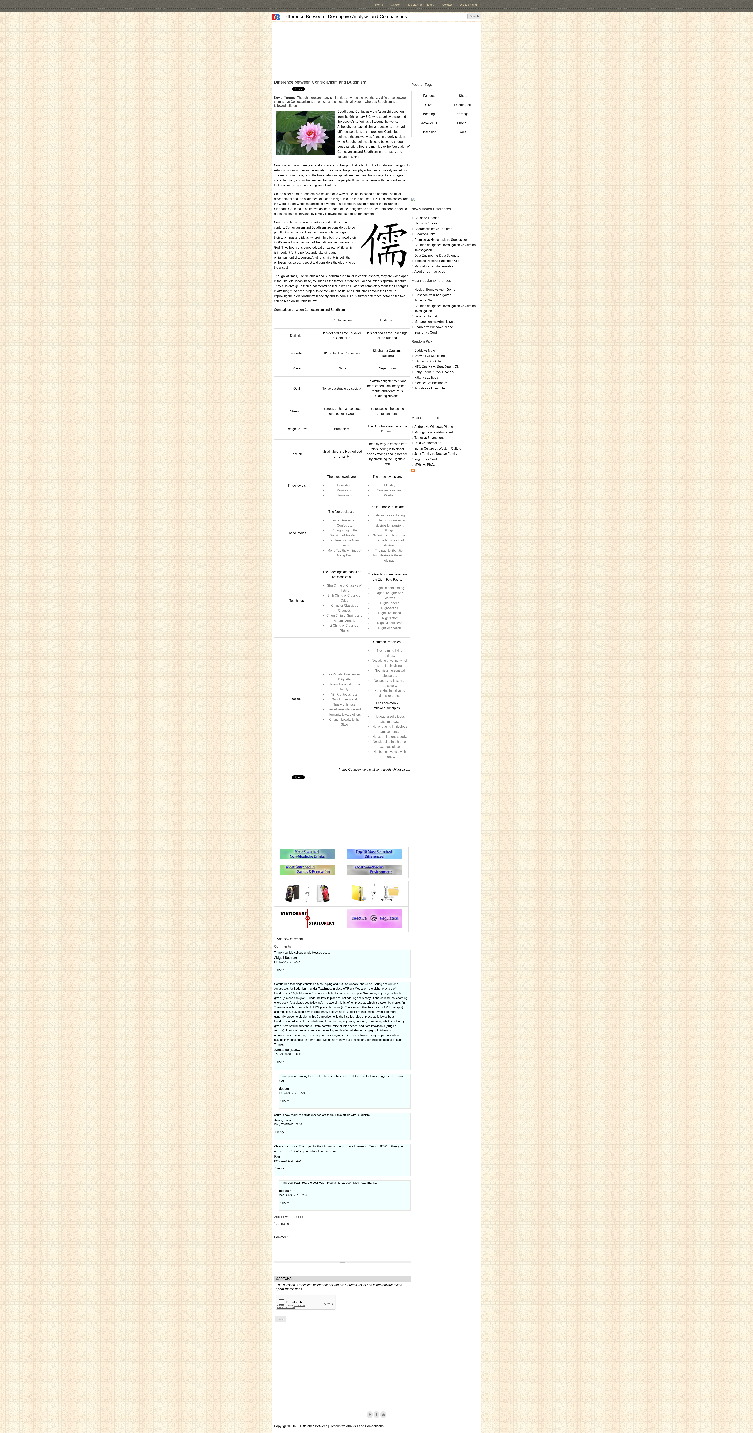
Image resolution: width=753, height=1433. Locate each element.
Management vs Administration (435, 321)
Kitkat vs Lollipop (426, 377)
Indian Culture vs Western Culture (437, 448)
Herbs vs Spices (425, 223)
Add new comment (290, 939)
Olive (428, 105)
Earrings (462, 114)
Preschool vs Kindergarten (432, 295)
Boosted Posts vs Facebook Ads (436, 260)
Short (462, 95)
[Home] (276, 17)
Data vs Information (427, 316)
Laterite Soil (462, 105)
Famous (429, 95)
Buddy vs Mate (424, 350)
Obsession (428, 132)
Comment (281, 1237)
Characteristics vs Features (433, 229)
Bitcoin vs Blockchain (429, 361)
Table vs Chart (424, 300)
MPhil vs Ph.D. (424, 464)
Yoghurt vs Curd (425, 332)
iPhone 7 (462, 123)
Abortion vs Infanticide (429, 271)
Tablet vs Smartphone (429, 437)
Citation (395, 4)
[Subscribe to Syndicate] (413, 471)
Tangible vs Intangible (429, 388)
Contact (447, 4)
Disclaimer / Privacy (421, 4)
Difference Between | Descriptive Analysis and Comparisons (345, 16)
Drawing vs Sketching (429, 355)
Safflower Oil (429, 123)
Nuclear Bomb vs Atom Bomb (434, 289)
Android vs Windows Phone (433, 327)
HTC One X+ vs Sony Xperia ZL (436, 366)
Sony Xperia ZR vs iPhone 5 (434, 372)
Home (379, 4)
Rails (462, 132)
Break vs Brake (425, 234)
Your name (281, 1223)
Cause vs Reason (426, 218)
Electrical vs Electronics (430, 382)
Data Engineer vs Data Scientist (436, 255)
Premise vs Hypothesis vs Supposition (441, 239)
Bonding (429, 114)
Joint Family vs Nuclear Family (435, 453)
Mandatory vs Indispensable (433, 266)
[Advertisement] (376, 49)
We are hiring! (468, 4)
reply (280, 969)
